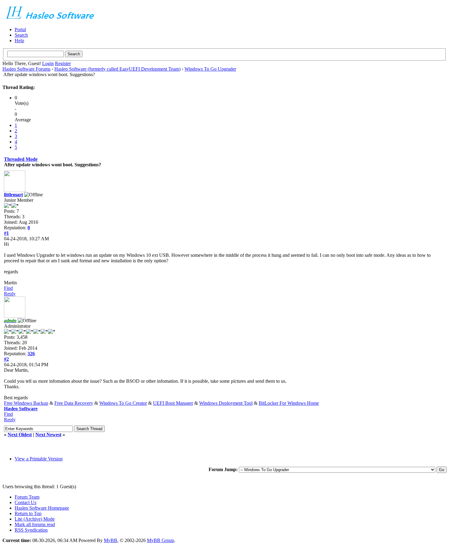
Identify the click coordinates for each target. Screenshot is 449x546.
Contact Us (25, 502)
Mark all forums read (35, 524)
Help (19, 40)
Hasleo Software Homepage (42, 508)
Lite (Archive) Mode (35, 519)
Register (63, 63)
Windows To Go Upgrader (210, 69)
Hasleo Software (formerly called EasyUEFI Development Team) (117, 69)
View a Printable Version (39, 458)
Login (48, 63)
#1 (6, 233)
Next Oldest (20, 434)
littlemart (13, 194)
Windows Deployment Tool (226, 403)
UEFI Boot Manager (173, 403)
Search (21, 35)
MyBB (110, 540)
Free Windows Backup (26, 403)
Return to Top (28, 513)
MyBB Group (160, 540)
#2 (6, 359)
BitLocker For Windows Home (289, 403)
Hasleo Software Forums (26, 69)
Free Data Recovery (73, 403)
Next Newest (48, 434)
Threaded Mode (21, 159)
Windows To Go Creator (123, 403)
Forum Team (27, 497)
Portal (20, 29)
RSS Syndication (31, 530)
